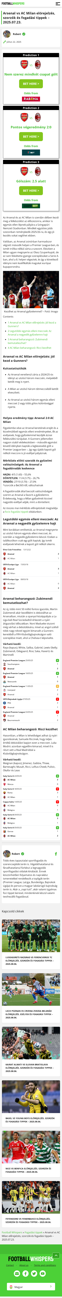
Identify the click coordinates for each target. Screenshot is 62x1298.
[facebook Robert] (56, 854)
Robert (17, 34)
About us (23, 1265)
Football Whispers (12, 1232)
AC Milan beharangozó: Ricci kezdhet (29, 347)
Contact (10, 1265)
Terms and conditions (45, 1265)
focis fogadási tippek (16, 511)
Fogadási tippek (33, 1232)
